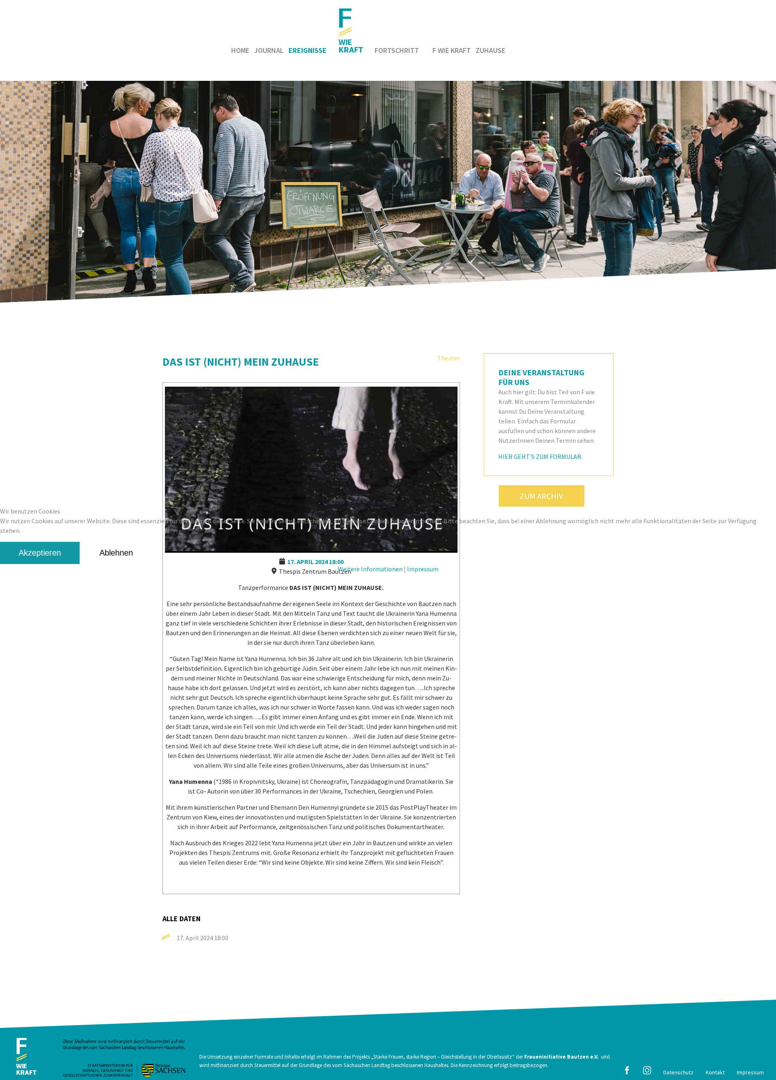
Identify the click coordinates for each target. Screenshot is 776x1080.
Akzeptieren (40, 552)
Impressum (423, 569)
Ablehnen (116, 552)
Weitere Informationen (370, 569)
